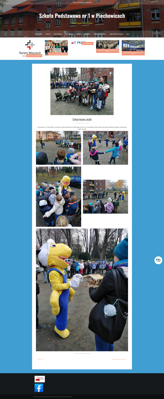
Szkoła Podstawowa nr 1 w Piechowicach (82, 15)
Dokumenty (87, 34)
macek (87, 121)
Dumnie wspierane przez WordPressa (43, 395)
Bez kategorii (87, 351)
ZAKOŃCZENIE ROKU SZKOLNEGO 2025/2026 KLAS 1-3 (82, 50)
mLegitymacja (69, 34)
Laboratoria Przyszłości (116, 34)
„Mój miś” (40, 357)
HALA (128, 34)
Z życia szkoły (38, 34)
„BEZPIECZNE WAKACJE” (62, 43)
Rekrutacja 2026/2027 (100, 34)
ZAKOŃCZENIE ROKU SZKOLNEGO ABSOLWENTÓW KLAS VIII (133, 53)
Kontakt (48, 34)
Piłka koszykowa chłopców (119, 357)
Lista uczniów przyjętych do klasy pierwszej (32, 54)
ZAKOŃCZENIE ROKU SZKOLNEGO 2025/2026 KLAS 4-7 (107, 53)
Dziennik (78, 34)
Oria (60, 395)
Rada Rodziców (58, 34)
